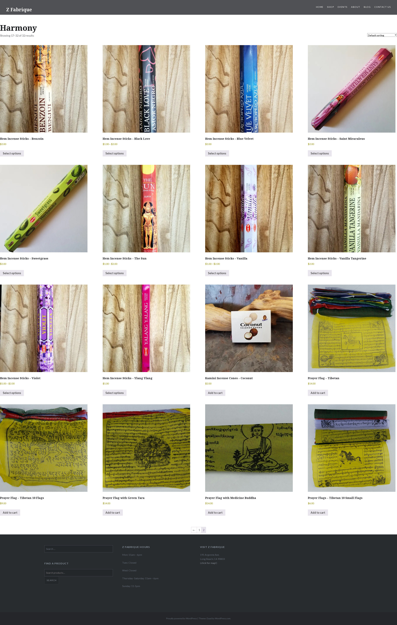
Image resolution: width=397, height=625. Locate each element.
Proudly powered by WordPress (181, 618)
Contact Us (382, 7)
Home (319, 7)
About (355, 7)
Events (342, 7)
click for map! (208, 562)
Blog (367, 7)
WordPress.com (222, 618)
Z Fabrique (19, 9)
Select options (12, 153)
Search (51, 580)
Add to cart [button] (215, 393)
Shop (330, 7)
